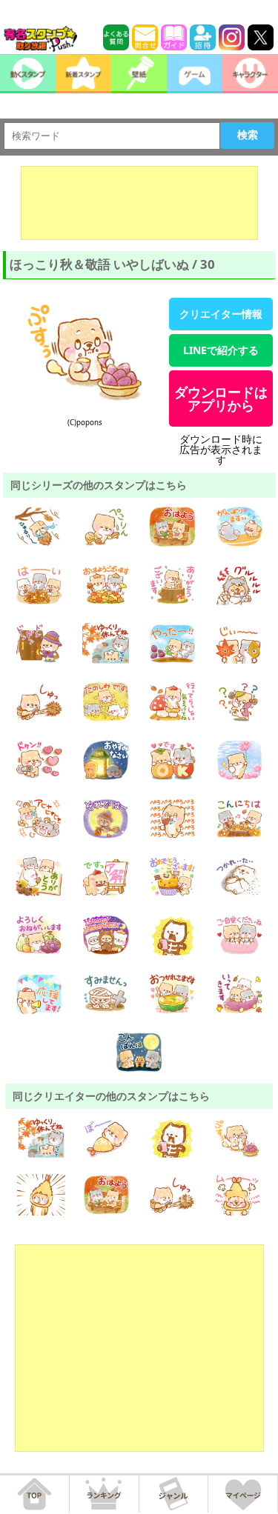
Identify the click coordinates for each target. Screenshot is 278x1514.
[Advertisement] (139, 203)
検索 (247, 135)
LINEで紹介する (221, 350)
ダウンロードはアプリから (221, 398)
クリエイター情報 (220, 314)
